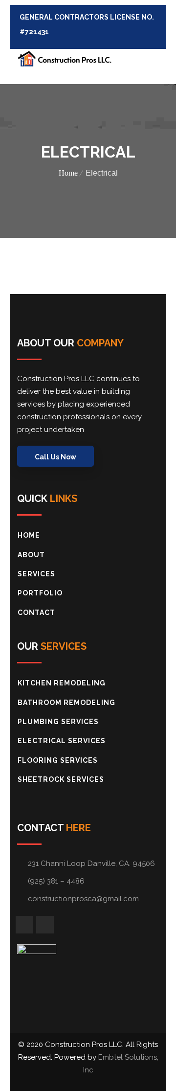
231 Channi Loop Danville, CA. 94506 (91, 863)
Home (68, 173)
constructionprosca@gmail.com (83, 898)
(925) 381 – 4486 (56, 881)
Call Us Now (55, 457)
